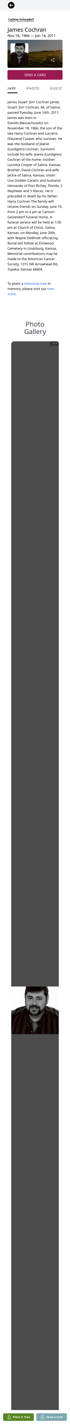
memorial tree (35, 283)
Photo (33, 88)
